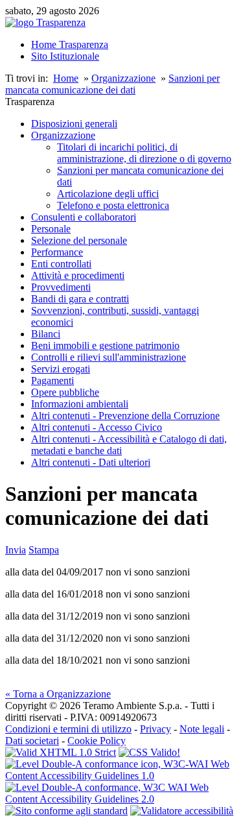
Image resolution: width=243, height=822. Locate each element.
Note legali (201, 728)
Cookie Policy (96, 740)
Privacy (155, 728)
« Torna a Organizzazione (58, 693)
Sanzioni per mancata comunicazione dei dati (112, 84)
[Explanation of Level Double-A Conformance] (121, 775)
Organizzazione (123, 78)
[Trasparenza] (45, 22)
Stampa (44, 549)
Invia (15, 549)
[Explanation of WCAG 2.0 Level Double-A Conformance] (121, 798)
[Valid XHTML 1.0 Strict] (60, 752)
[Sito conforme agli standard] (66, 810)
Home (65, 78)
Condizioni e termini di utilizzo (68, 728)
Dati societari (32, 740)
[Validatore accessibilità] (181, 810)
